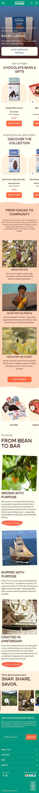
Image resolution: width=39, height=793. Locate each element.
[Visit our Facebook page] (3, 775)
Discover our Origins (12, 523)
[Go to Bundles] (14, 405)
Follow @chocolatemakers (14, 675)
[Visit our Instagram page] (6, 775)
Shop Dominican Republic (19, 51)
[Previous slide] (6, 700)
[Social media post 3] (9, 698)
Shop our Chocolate (12, 664)
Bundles (14, 425)
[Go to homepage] (19, 3)
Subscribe (31, 737)
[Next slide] (32, 102)
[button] (19, 749)
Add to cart (14, 123)
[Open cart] (37, 3)
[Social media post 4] (26, 700)
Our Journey (19, 379)
